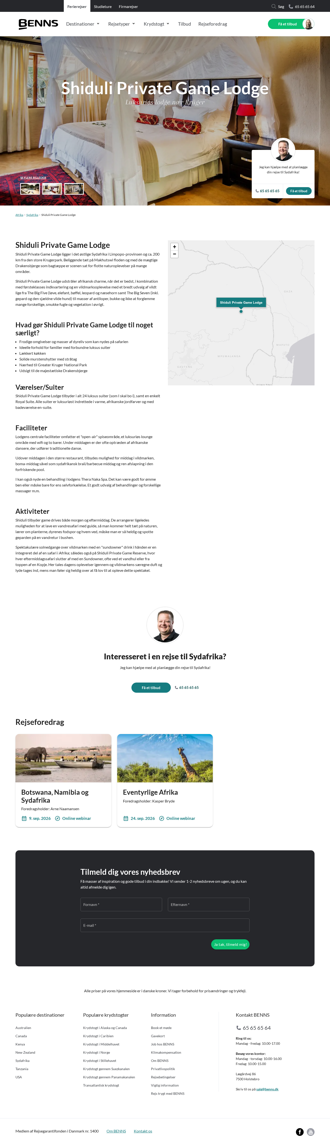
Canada (21, 1036)
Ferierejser (77, 6)
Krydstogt (154, 24)
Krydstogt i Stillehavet (99, 1061)
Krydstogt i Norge (96, 1052)
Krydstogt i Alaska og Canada (105, 1028)
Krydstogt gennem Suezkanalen (106, 1069)
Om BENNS (159, 1061)
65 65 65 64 (305, 6)
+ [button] (174, 247)
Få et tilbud (287, 24)
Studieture (103, 6)
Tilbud (184, 24)
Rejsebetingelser (163, 1077)
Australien (23, 1028)
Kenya (20, 1044)
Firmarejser (128, 6)
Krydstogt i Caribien (98, 1036)
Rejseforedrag (212, 24)
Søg (281, 6)
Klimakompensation (166, 1052)
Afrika (19, 215)
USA (18, 1077)
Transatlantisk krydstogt (101, 1085)
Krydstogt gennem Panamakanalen (109, 1077)
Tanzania (21, 1069)
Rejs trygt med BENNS (167, 1093)
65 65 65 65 (189, 687)
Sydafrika (32, 215)
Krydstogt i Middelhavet (101, 1044)
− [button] (174, 254)
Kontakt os (143, 1131)
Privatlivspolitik (163, 1069)
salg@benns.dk (267, 1089)
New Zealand (25, 1052)
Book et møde (161, 1028)
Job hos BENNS (162, 1044)
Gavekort (158, 1036)
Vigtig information (165, 1085)
